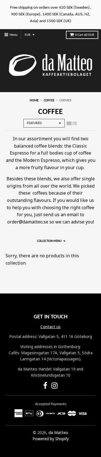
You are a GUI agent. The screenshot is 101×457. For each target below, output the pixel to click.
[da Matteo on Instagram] (54, 386)
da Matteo (58, 432)
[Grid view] (69, 123)
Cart (84, 35)
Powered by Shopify (51, 438)
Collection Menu (49, 241)
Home (34, 100)
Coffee (49, 100)
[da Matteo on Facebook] (45, 386)
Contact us (50, 326)
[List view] (74, 123)
